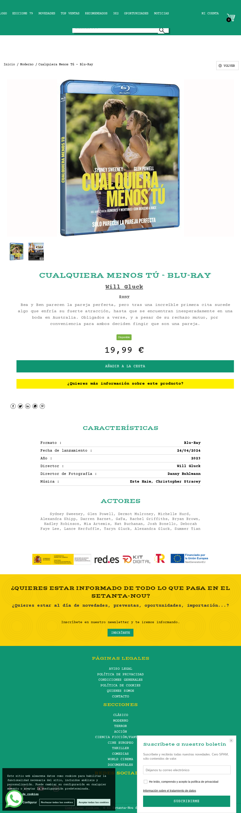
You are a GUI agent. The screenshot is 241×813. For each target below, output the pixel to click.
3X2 (116, 14)
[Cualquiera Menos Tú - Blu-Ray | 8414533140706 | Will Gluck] (120, 158)
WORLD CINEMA (120, 759)
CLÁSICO (120, 715)
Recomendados (96, 14)
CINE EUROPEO (120, 743)
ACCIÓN (120, 732)
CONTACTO (120, 697)
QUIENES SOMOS (120, 691)
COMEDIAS (120, 754)
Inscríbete (120, 633)
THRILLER (120, 748)
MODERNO (120, 721)
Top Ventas (70, 14)
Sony (124, 296)
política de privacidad (204, 781)
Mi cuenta (210, 14)
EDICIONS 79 (22, 14)
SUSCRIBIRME (187, 801)
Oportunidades (136, 14)
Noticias (161, 14)
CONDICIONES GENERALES (120, 680)
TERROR (120, 726)
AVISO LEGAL (120, 669)
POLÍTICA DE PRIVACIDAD (120, 674)
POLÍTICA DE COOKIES (120, 686)
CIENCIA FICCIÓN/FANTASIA (120, 737)
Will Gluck (124, 287)
